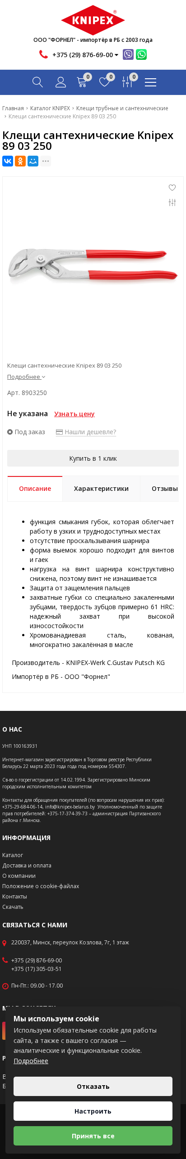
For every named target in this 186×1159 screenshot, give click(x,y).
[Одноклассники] (20, 161)
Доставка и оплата (26, 865)
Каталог (12, 855)
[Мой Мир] (33, 161)
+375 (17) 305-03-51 (36, 969)
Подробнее (31, 1060)
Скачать (12, 907)
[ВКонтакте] (7, 161)
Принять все (93, 1136)
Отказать (93, 1086)
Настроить (93, 1111)
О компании (19, 876)
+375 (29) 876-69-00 (36, 960)
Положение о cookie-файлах (40, 886)
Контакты (14, 896)
